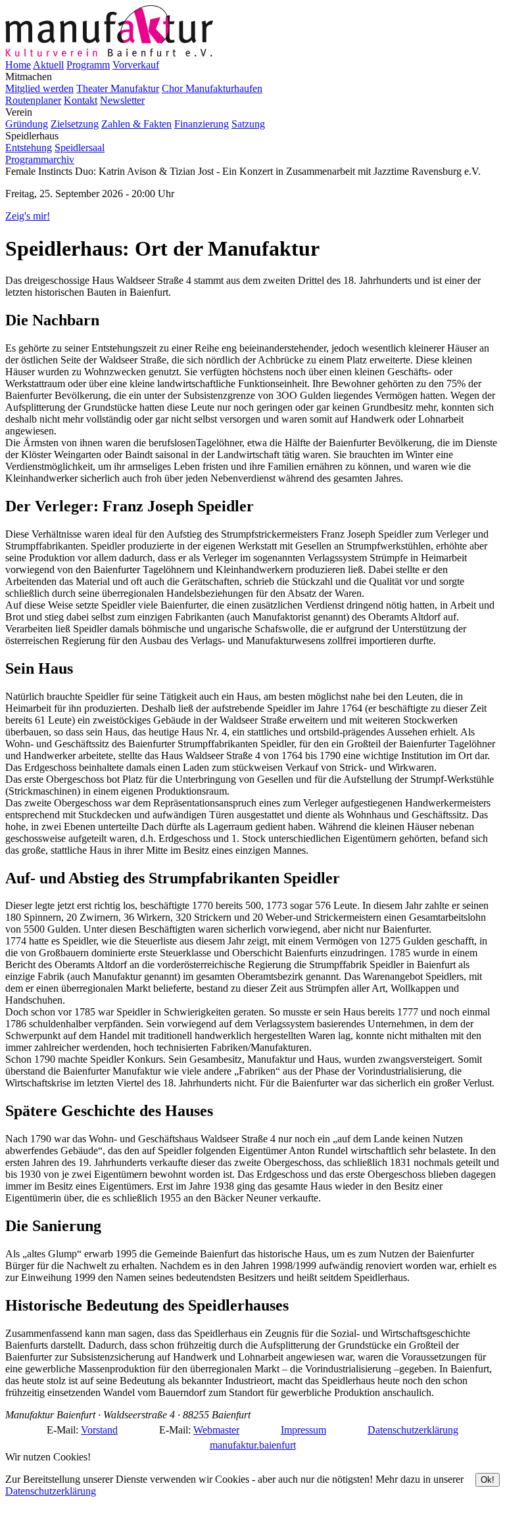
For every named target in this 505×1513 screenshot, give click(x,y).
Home (18, 64)
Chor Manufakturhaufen (212, 88)
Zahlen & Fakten (136, 123)
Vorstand (99, 1429)
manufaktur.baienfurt (253, 1445)
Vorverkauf (135, 64)
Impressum (303, 1429)
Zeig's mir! (27, 215)
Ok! (487, 1480)
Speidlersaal (80, 147)
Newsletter (122, 100)
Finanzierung (201, 123)
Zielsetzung (75, 123)
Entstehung (28, 147)
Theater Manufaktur (117, 88)
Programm (88, 64)
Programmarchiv (39, 159)
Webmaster (216, 1429)
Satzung (248, 123)
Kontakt (80, 100)
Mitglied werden (39, 88)
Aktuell (48, 64)
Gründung (26, 123)
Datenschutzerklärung (413, 1429)
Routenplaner (33, 100)
